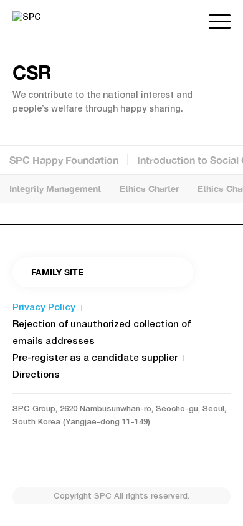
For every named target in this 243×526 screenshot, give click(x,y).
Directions (36, 375)
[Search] (186, 22)
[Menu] (213, 22)
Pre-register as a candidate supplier (95, 358)
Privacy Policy (43, 308)
